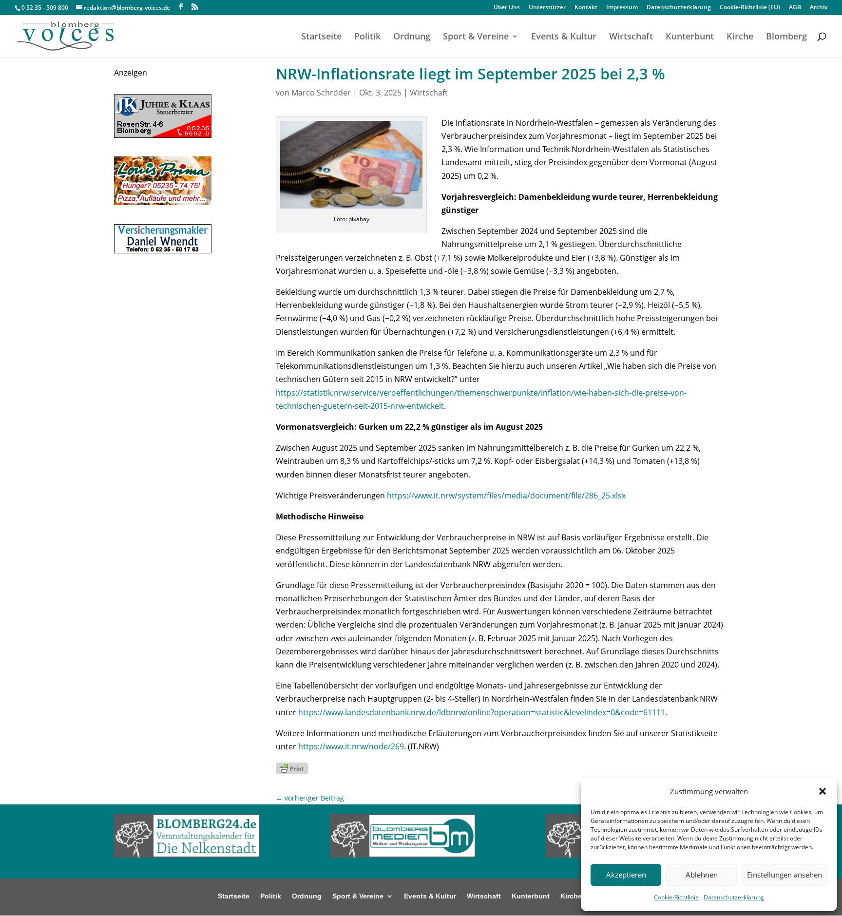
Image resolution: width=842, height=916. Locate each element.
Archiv (818, 7)
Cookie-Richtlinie (676, 897)
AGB (795, 7)
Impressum (622, 7)
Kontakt (585, 7)
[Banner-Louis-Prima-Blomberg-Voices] (162, 202)
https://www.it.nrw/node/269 (351, 746)
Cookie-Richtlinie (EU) (750, 7)
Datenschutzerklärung (734, 897)
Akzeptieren (626, 874)
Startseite (321, 37)
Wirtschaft (631, 37)
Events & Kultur (563, 37)
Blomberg (786, 37)
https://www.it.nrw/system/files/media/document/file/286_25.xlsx (506, 495)
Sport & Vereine (476, 37)
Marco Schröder (321, 92)
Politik (367, 37)
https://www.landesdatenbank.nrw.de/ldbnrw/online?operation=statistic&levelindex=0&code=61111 (481, 712)
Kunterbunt (690, 37)
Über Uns (507, 7)
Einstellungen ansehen (784, 874)
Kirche (740, 37)
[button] (822, 791)
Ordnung (411, 37)
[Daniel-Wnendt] (162, 250)
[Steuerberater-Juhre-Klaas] (162, 135)
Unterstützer (547, 7)
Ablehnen (702, 874)
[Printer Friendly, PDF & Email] (292, 767)
